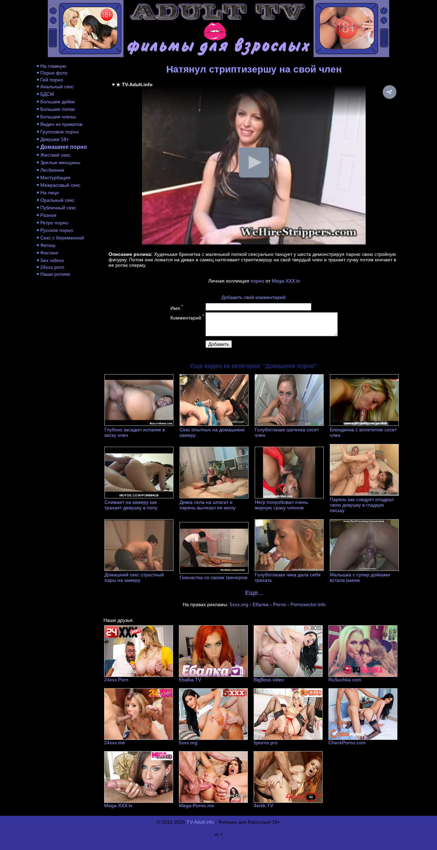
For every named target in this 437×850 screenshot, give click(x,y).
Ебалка (261, 604)
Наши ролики (55, 274)
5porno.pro (266, 742)
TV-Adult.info (200, 822)
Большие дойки (57, 101)
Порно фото (54, 73)
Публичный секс (58, 207)
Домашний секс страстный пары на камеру (134, 577)
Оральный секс (57, 200)
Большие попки (57, 109)
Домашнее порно (63, 147)
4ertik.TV (263, 805)
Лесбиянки (52, 170)
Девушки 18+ (54, 139)
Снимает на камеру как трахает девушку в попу (130, 504)
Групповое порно (59, 131)
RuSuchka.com (344, 679)
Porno (279, 604)
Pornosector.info (308, 604)
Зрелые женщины (60, 162)
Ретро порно (54, 222)
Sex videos (52, 260)
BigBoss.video (269, 679)
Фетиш (47, 245)
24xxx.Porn (116, 679)
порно (257, 281)
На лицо (49, 192)
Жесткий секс (55, 155)
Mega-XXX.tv (286, 281)
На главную (53, 66)
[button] (389, 92)
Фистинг (49, 253)
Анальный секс (57, 86)
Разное (48, 215)
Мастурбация (55, 177)
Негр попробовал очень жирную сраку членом (281, 504)
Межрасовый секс (60, 185)
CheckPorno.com (347, 742)
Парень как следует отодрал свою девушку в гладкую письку (362, 505)
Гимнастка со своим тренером (214, 577)
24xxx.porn (52, 267)
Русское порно (56, 230)
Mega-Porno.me (196, 805)
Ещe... (254, 592)
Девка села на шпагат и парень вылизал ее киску (208, 504)
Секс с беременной (62, 237)
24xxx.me (114, 742)
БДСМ (47, 94)
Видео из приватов (61, 124)
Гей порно (51, 79)
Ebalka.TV (190, 679)
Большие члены (58, 116)
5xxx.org (239, 604)
